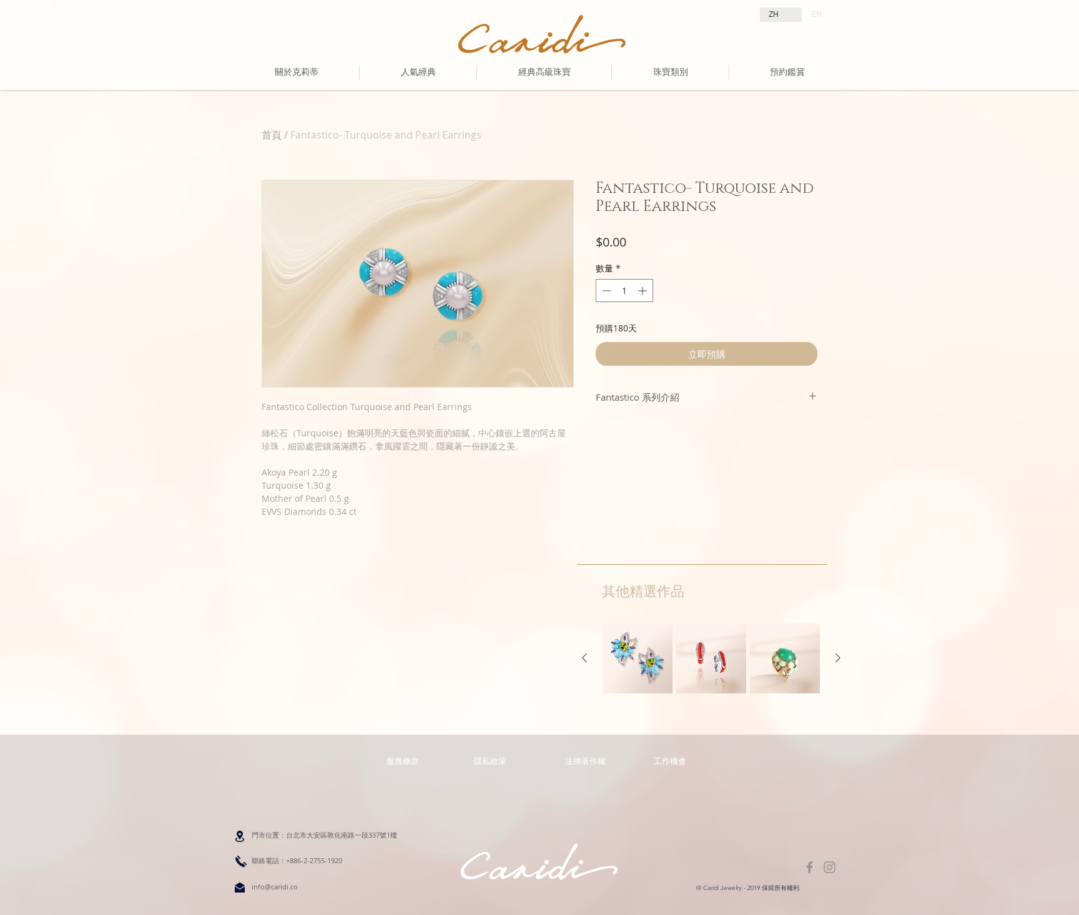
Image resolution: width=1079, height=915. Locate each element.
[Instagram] (829, 867)
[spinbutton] (624, 290)
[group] (711, 658)
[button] (585, 760)
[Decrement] (605, 290)
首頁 (272, 135)
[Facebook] (809, 867)
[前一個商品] (584, 657)
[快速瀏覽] (638, 658)
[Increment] (643, 290)
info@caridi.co (275, 886)
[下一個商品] (837, 657)
